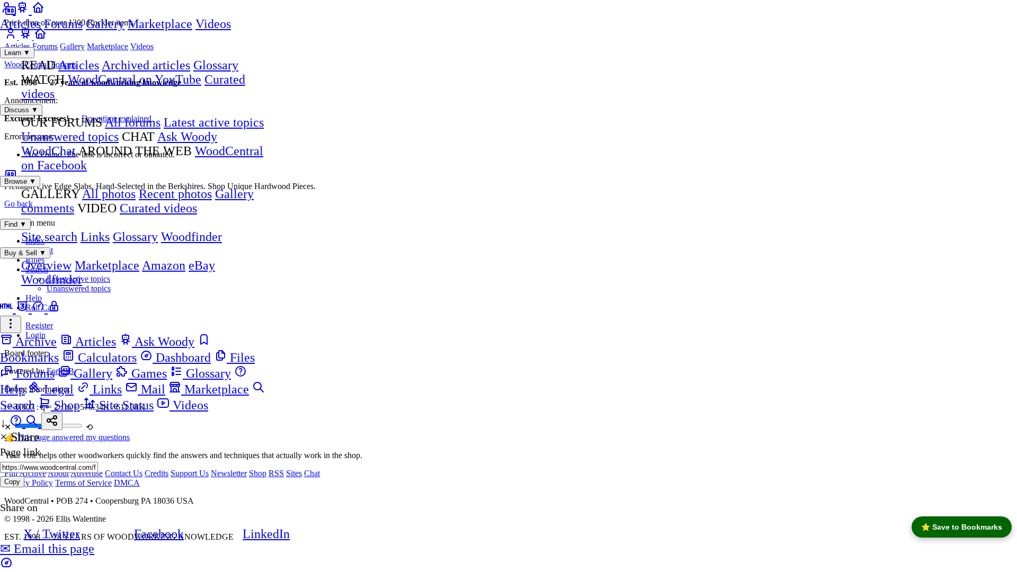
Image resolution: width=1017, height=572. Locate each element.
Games (147, 373)
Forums (63, 24)
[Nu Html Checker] (8, 308)
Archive (35, 341)
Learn (17, 53)
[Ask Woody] (24, 9)
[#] (54, 308)
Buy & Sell (25, 253)
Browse (20, 181)
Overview (46, 265)
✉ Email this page (47, 549)
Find (15, 224)
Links (95, 237)
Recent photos (175, 194)
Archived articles (146, 65)
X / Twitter (51, 534)
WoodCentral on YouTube (134, 79)
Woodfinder (191, 237)
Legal (57, 389)
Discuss (21, 110)
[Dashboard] (6, 564)
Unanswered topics (70, 137)
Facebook (159, 534)
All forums (132, 122)
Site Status (125, 405)
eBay (202, 265)
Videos (213, 24)
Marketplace (160, 24)
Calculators (106, 357)
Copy (12, 482)
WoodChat (48, 151)
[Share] (52, 421)
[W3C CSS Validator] (24, 308)
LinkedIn (266, 534)
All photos (109, 194)
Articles (20, 24)
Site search (49, 237)
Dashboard (182, 357)
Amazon (163, 265)
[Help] (17, 423)
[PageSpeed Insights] (40, 308)
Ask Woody (187, 137)
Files (241, 357)
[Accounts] (8, 9)
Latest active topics (214, 122)
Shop (65, 405)
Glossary (215, 65)
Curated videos (158, 208)
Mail (151, 389)
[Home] (38, 9)
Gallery (105, 24)
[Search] (33, 423)
